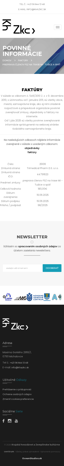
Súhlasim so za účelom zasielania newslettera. (32, 248)
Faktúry (23, 60)
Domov (7, 60)
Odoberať (52, 268)
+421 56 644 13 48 (36, 4)
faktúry (32, 152)
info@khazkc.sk (36, 9)
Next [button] (59, 297)
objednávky (32, 148)
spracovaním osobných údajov (38, 246)
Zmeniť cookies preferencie (18, 399)
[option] (8, 297)
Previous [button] (4, 297)
